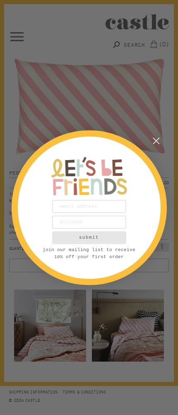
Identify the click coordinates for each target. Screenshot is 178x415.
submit (89, 237)
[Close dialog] (156, 141)
